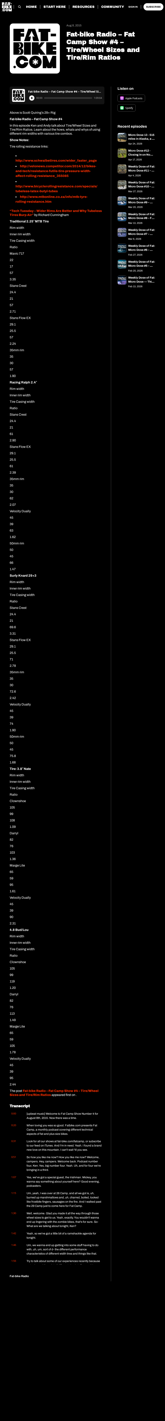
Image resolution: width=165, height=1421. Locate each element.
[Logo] (7, 7)
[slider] (68, 98)
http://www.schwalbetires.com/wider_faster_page (56, 160)
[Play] (31, 98)
